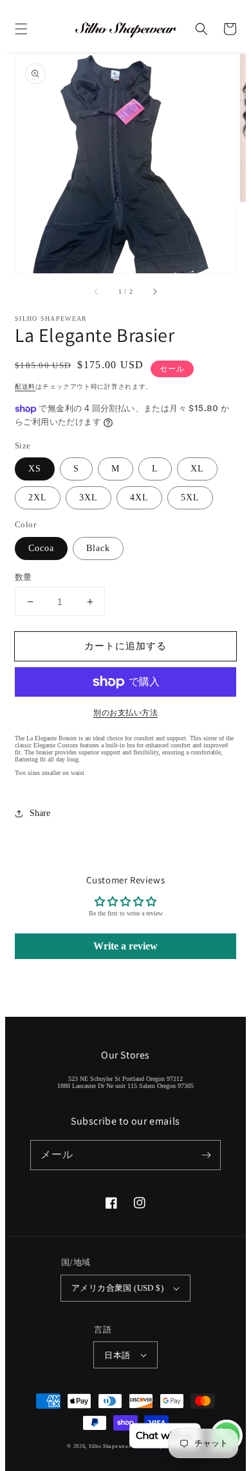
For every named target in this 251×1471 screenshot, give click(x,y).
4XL (139, 497)
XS (34, 468)
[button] (21, 29)
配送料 (25, 386)
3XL (88, 497)
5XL (190, 497)
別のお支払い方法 (125, 712)
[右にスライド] (154, 291)
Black (98, 548)
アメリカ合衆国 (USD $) (117, 1288)
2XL (37, 497)
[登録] (206, 1155)
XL (197, 468)
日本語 (117, 1355)
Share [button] (40, 813)
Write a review (125, 945)
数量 (23, 577)
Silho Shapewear (110, 1446)
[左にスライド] (96, 291)
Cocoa (41, 548)
